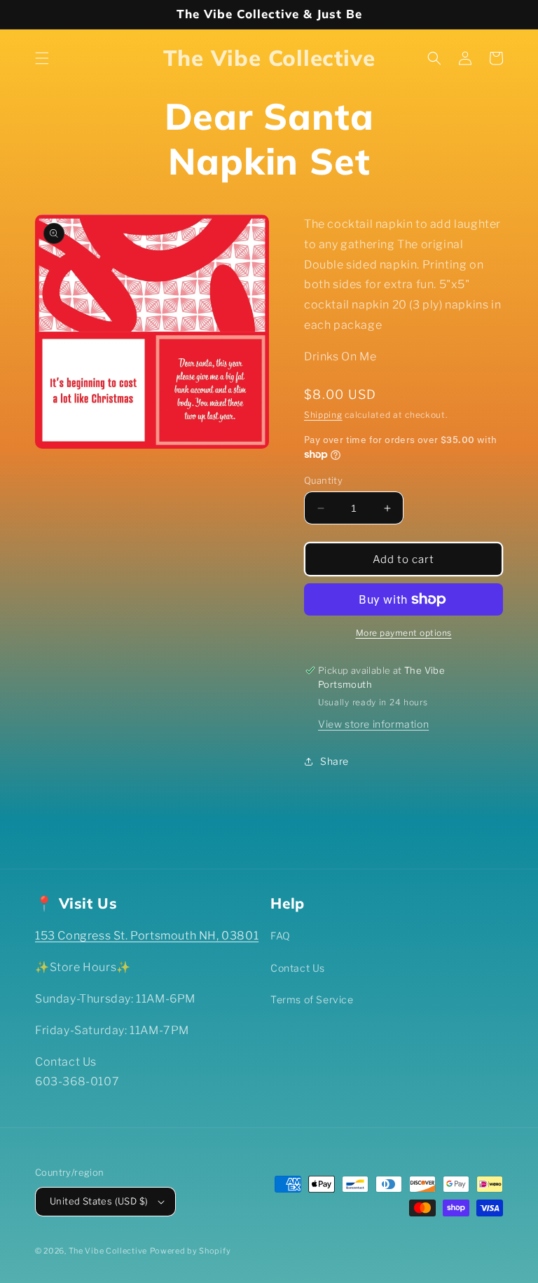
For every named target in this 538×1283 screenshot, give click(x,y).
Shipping (323, 414)
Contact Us (297, 968)
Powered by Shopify (190, 1251)
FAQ (280, 936)
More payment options (404, 632)
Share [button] (334, 761)
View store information (373, 724)
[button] (42, 58)
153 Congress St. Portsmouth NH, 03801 (146, 935)
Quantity (323, 480)
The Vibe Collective (108, 1251)
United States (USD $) (99, 1201)
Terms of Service (312, 999)
